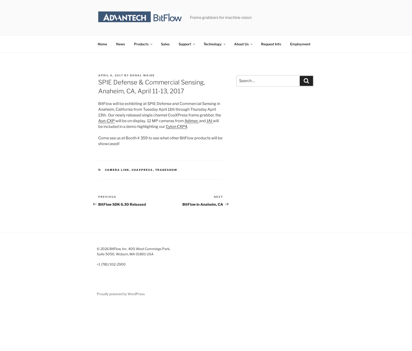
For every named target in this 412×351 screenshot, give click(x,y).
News (120, 44)
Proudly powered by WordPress (121, 294)
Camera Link (117, 170)
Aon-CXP (106, 121)
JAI (209, 121)
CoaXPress (142, 170)
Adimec (192, 121)
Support (185, 44)
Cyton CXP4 (176, 126)
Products (141, 44)
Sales (165, 44)
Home (102, 44)
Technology (213, 44)
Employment (300, 44)
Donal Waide (142, 75)
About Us (241, 44)
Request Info (271, 44)
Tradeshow (166, 170)
